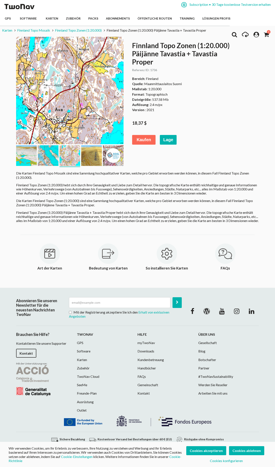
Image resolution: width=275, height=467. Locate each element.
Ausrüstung (85, 402)
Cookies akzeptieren (206, 451)
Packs (93, 18)
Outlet (82, 410)
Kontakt (26, 353)
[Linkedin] (251, 311)
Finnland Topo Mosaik (33, 30)
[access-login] (256, 36)
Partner (203, 368)
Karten (52, 18)
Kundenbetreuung (151, 360)
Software (29, 18)
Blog (201, 351)
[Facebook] (192, 311)
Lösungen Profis (216, 18)
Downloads (146, 351)
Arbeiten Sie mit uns (213, 393)
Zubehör (73, 18)
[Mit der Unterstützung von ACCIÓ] (33, 380)
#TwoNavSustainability (215, 376)
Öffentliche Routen (155, 18)
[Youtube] (222, 311)
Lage (168, 139)
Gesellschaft (207, 343)
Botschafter (207, 360)
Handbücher (147, 368)
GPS (8, 18)
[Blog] (206, 311)
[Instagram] (237, 311)
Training (187, 18)
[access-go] (245, 36)
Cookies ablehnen (246, 451)
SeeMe (82, 385)
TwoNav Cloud (88, 376)
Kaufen (144, 139)
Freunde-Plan (87, 393)
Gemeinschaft (148, 385)
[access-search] (234, 36)
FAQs (142, 376)
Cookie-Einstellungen (77, 457)
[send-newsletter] (177, 302)
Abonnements (118, 18)
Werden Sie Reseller (213, 385)
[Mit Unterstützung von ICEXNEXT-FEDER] (137, 420)
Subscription (230, 4)
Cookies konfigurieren (226, 461)
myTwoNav (146, 343)
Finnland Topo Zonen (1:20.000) (78, 30)
